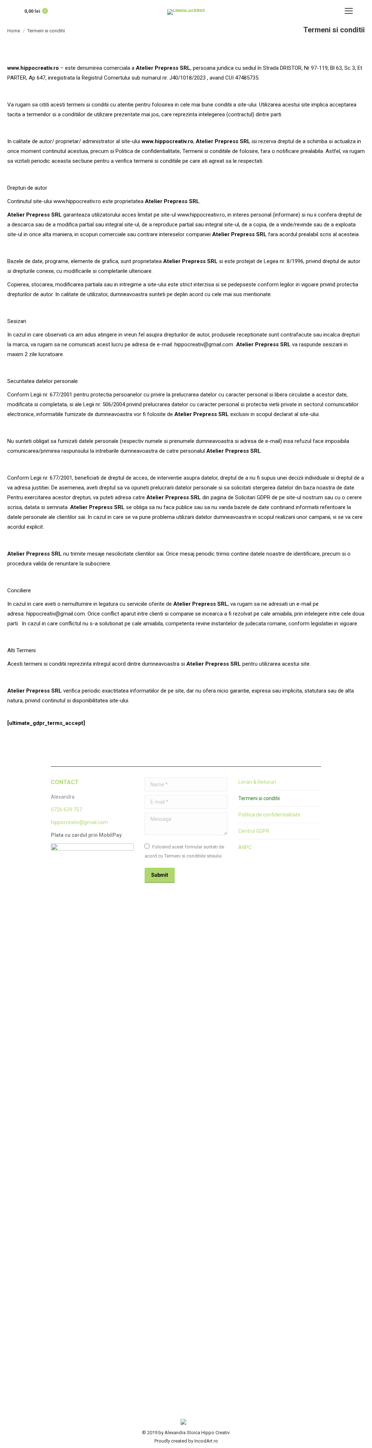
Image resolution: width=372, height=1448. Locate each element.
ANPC (245, 847)
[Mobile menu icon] (349, 11)
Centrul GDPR (253, 831)
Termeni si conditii (259, 798)
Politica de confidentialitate (269, 815)
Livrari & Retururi (257, 782)
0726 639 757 (66, 809)
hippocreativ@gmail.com (79, 822)
